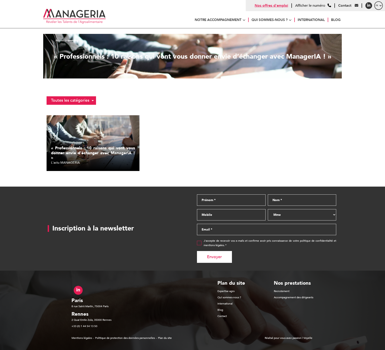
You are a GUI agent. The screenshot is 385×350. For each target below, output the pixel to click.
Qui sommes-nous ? (270, 20)
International (311, 20)
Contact (345, 5)
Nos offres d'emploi (271, 5)
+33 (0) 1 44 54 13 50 (84, 326)
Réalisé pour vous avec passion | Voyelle (288, 338)
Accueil (59, 40)
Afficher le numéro (310, 5)
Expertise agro (226, 291)
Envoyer (214, 257)
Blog (336, 20)
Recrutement (281, 291)
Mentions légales (82, 338)
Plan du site (165, 338)
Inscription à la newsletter (93, 228)
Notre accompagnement (218, 20)
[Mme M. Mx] (302, 215)
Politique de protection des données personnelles (125, 338)
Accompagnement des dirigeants (293, 297)
